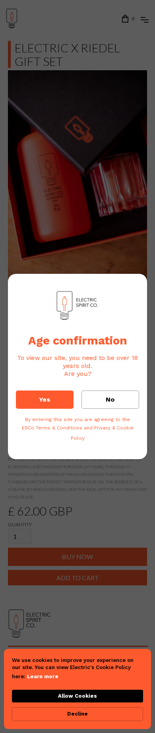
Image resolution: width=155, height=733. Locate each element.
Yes (44, 399)
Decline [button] (77, 714)
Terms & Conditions (59, 428)
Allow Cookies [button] (77, 696)
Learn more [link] (42, 676)
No (110, 399)
